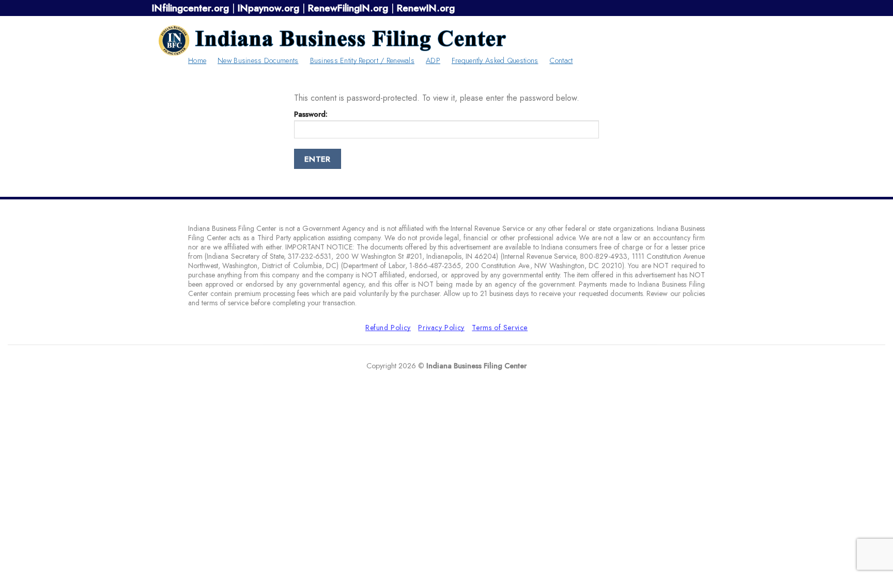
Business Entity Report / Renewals (362, 60)
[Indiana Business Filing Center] (333, 41)
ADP (433, 60)
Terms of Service (500, 327)
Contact (561, 60)
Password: (311, 114)
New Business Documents (258, 60)
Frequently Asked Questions (495, 60)
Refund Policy (388, 327)
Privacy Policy (441, 327)
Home (197, 60)
